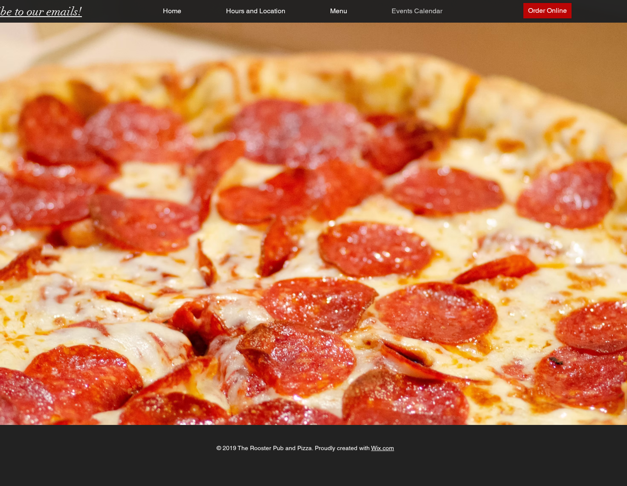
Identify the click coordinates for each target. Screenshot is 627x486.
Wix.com (382, 448)
